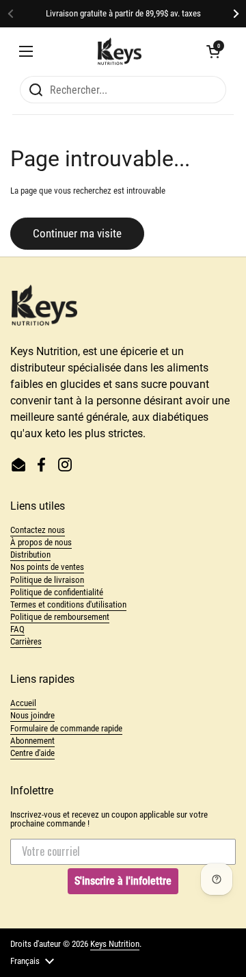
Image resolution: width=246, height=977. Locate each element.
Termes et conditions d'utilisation (68, 604)
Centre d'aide (32, 753)
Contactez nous (37, 530)
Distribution (30, 554)
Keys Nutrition (114, 944)
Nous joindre (32, 715)
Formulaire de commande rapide (66, 728)
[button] (213, 51)
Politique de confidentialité (56, 592)
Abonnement (32, 740)
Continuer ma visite (77, 233)
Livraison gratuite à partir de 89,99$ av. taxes (123, 13)
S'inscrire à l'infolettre (123, 880)
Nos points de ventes (47, 567)
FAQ (17, 629)
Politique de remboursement (59, 617)
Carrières (26, 641)
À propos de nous (41, 542)
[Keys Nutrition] (119, 51)
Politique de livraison (47, 580)
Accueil (23, 703)
